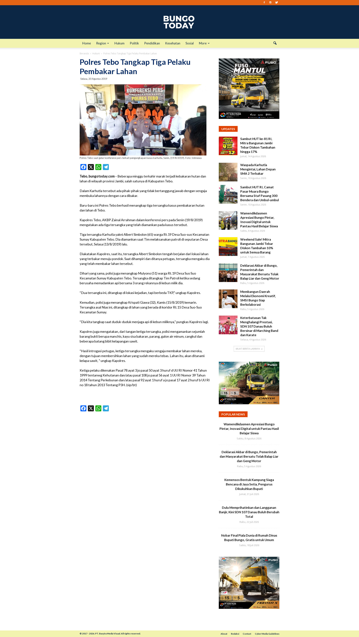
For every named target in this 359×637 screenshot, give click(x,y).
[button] (274, 43)
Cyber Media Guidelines (267, 633)
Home (86, 43)
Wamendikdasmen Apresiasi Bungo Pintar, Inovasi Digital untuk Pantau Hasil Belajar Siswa (249, 428)
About (224, 633)
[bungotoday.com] (179, 22)
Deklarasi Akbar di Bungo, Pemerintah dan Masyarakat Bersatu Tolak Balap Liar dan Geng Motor (249, 456)
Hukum (119, 43)
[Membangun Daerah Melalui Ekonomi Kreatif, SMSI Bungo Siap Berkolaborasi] (228, 298)
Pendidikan (152, 43)
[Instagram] (270, 2)
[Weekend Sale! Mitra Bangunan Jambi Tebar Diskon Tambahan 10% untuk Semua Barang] (228, 246)
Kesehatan (172, 43)
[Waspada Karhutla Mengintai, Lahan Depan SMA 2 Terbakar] (228, 172)
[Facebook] (264, 2)
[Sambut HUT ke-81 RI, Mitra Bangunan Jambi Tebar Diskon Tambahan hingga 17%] (228, 146)
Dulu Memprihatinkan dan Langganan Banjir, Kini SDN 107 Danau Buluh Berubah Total (249, 512)
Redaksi (235, 633)
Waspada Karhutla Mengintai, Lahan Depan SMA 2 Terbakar (258, 169)
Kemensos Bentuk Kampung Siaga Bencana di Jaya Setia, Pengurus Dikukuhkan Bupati (249, 484)
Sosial (189, 43)
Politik (134, 43)
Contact (247, 633)
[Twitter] (276, 2)
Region (101, 43)
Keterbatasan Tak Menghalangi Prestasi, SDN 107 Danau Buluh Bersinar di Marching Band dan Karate (259, 326)
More (203, 43)
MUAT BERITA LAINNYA (248, 348)
